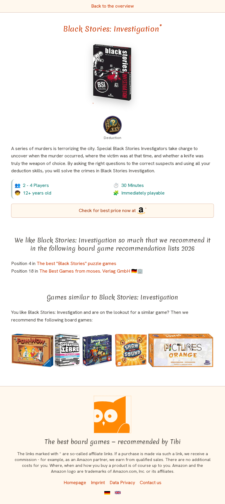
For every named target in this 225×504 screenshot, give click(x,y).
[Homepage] (112, 414)
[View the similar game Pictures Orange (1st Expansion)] (181, 350)
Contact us (150, 482)
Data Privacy (122, 482)
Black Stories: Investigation (112, 29)
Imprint (98, 482)
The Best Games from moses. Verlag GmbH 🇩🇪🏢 (91, 271)
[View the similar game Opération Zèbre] (67, 350)
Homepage (75, 482)
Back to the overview (112, 6)
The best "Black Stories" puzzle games (76, 263)
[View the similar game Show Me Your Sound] (131, 350)
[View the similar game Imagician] (97, 350)
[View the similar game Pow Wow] (32, 350)
